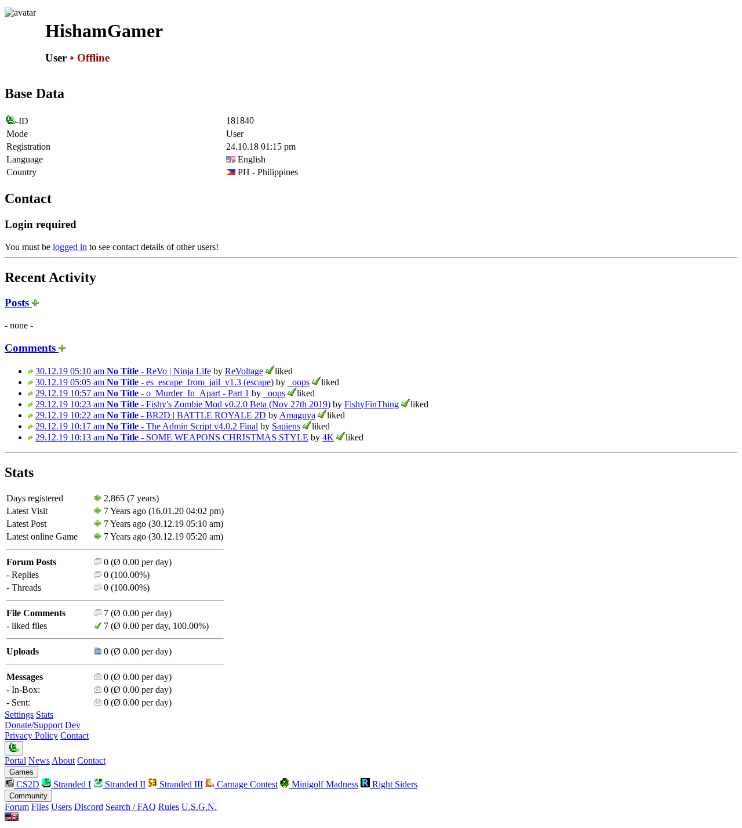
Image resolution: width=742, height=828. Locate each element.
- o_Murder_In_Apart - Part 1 (142, 393)
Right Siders (393, 784)
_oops (299, 382)
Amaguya (297, 415)
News (39, 760)
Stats (44, 714)
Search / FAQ (131, 807)
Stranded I (71, 784)
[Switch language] (12, 818)
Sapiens (286, 426)
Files (40, 807)
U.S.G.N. (199, 807)
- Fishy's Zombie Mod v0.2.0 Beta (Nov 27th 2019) (182, 404)
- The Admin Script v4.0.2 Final (146, 426)
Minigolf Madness (323, 784)
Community (28, 795)
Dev (73, 725)
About (63, 760)
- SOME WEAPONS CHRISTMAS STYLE (171, 437)
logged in (70, 247)
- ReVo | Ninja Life (123, 371)
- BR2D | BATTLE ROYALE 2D (150, 415)
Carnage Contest (246, 784)
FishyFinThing (371, 404)
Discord (88, 807)
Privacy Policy (31, 735)
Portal (15, 760)
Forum (17, 807)
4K (328, 437)
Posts (18, 303)
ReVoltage (244, 371)
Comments (32, 348)
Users (61, 807)
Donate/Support (34, 725)
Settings (19, 714)
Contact (74, 735)
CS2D (26, 784)
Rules (168, 807)
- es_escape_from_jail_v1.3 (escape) (154, 382)
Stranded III (180, 784)
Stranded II (124, 784)
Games (21, 772)
